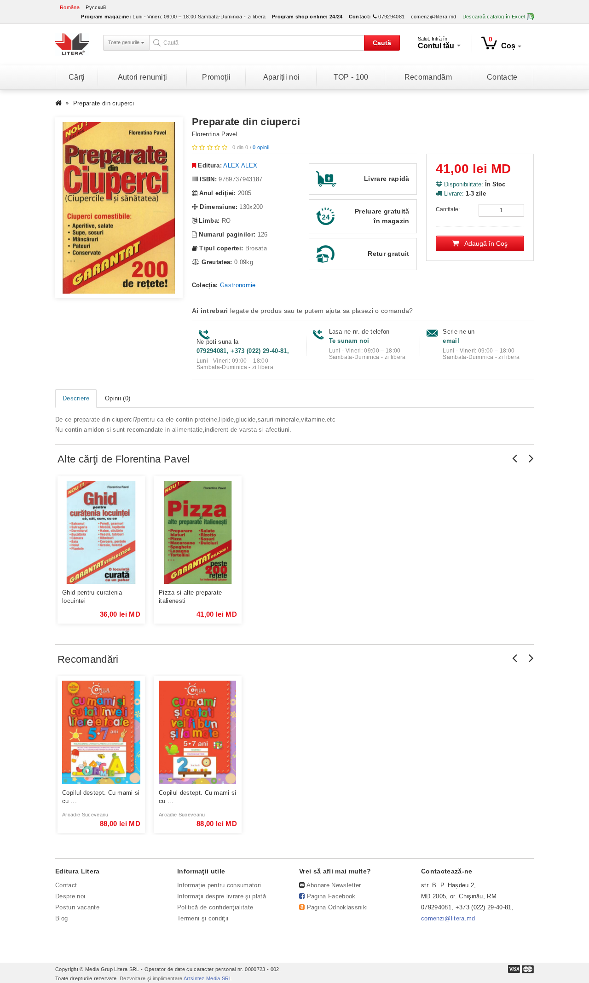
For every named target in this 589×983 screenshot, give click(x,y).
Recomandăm (428, 77)
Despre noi (70, 896)
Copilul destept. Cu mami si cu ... (101, 796)
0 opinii (261, 147)
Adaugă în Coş (483, 243)
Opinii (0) (117, 398)
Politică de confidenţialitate (215, 907)
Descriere (76, 398)
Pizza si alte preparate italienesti (190, 596)
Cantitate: (448, 209)
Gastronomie (238, 285)
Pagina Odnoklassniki (337, 907)
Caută (382, 42)
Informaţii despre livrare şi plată (221, 896)
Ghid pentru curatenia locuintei (92, 596)
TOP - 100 (351, 77)
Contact (66, 885)
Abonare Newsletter (333, 885)
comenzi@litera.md (433, 16)
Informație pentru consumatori (219, 885)
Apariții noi (281, 77)
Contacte (502, 77)
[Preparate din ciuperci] (119, 208)
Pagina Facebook (331, 896)
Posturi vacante (77, 907)
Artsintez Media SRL (208, 978)
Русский (96, 7)
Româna (70, 7)
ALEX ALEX (240, 165)
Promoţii (216, 77)
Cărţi (77, 77)
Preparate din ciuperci (103, 103)
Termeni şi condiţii (202, 918)
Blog (61, 918)
